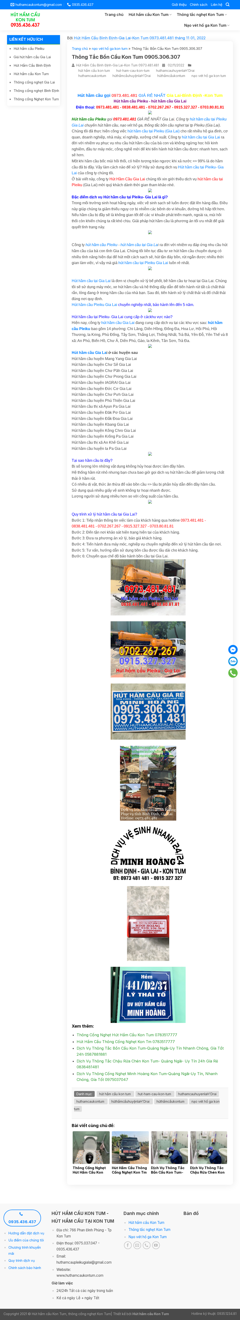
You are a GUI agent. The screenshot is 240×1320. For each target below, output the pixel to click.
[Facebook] (233, 649)
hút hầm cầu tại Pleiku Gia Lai (143, 263)
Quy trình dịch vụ (21, 1260)
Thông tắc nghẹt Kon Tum (200, 14)
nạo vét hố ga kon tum (110, 48)
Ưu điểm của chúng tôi (26, 1240)
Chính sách (198, 4)
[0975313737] (233, 673)
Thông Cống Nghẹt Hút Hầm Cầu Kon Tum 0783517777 (127, 1035)
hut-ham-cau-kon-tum (133, 71)
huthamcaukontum (92, 76)
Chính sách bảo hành (24, 1268)
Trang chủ (114, 14)
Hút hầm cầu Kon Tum (149, 14)
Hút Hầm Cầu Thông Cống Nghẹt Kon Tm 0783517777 (126, 1041)
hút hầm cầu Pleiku (101, 245)
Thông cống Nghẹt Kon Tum (36, 99)
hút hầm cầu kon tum (94, 71)
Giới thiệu (179, 4)
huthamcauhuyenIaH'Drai (175, 71)
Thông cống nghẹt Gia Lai (34, 82)
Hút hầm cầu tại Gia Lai (91, 281)
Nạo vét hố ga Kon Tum (205, 25)
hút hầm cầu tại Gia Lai (201, 137)
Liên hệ (216, 4)
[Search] (227, 4)
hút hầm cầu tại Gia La (139, 245)
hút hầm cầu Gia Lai (118, 323)
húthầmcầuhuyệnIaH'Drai (131, 76)
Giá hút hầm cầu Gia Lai (32, 57)
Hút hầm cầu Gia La (89, 353)
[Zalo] (233, 661)
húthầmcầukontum (171, 76)
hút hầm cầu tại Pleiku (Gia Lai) (154, 131)
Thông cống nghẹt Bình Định (36, 90)
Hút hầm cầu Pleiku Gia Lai (94, 305)
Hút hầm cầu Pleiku (29, 48)
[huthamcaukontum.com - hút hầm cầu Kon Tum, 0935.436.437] (28, 19)
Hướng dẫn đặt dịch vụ (26, 1233)
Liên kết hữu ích (26, 39)
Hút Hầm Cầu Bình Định (32, 65)
